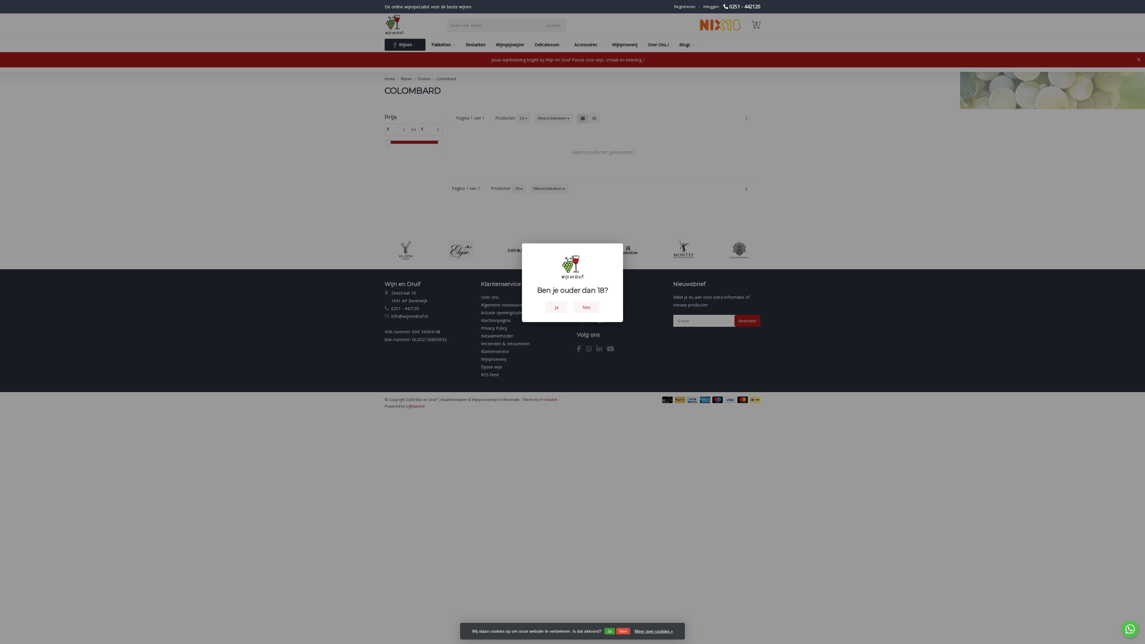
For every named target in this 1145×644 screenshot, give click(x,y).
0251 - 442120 (744, 6)
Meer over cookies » (654, 631)
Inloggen (711, 6)
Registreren (684, 6)
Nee (623, 631)
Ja (609, 631)
